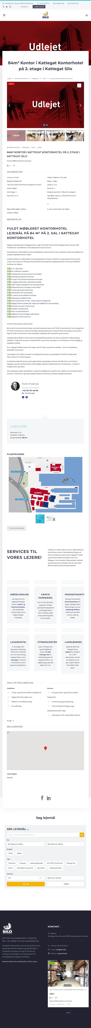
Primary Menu (87, 15)
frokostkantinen (71, 602)
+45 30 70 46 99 (30, 390)
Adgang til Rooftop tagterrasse (21, 697)
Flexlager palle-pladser (31, 314)
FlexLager (14, 660)
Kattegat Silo (35, 79)
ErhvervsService (25, 317)
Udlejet (9, 79)
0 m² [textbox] (24, 878)
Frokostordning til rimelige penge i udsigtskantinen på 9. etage (61, 708)
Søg (27, 884)
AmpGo (68, 652)
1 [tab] (66, 983)
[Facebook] (3, 7)
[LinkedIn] (6, 7)
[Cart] (4, 15)
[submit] (82, 835)
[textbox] (26, 844)
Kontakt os (24, 7)
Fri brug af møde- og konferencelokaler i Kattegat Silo (62, 695)
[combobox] (26, 844)
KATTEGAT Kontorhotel (21, 79)
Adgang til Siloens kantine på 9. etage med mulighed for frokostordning (34, 303)
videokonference (23, 311)
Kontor (44, 79)
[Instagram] (10, 7)
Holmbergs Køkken (73, 610)
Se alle (68, 1013)
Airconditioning (16, 706)
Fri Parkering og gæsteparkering (62, 702)
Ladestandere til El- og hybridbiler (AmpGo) (66, 715)
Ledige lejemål (39, 7)
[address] (43, 836)
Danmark (10, 778)
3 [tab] (70, 983)
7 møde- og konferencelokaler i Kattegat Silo (26, 693)
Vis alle (9, 721)
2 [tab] (68, 983)
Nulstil (66, 884)
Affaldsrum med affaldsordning (21, 702)
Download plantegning (16, 528)
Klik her (24, 438)
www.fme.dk (74, 3)
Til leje (52, 963)
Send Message (30, 393)
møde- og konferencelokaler (32, 282)
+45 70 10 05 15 (44, 3)
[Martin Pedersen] (45, 390)
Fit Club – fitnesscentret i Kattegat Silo (38, 301)
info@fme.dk (60, 3)
